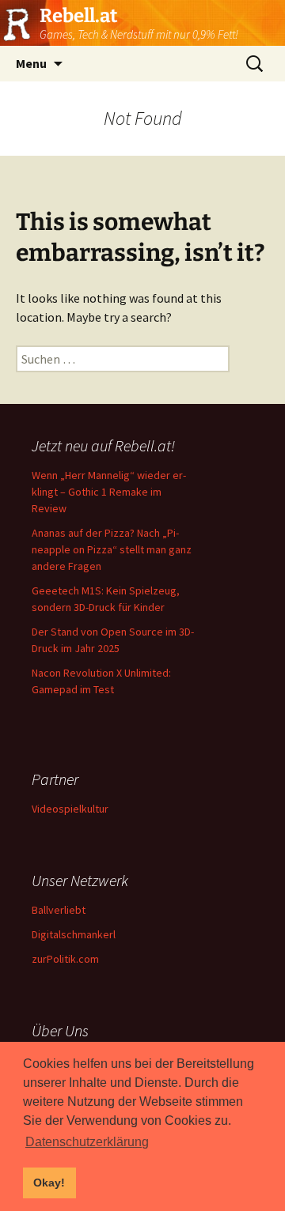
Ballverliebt (59, 910)
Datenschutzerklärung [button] (87, 1142)
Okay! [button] (49, 1182)
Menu (31, 63)
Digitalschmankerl (74, 934)
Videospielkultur (70, 809)
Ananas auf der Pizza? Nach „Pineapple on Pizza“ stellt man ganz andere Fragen (112, 549)
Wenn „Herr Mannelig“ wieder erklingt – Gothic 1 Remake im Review (109, 491)
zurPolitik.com (65, 959)
